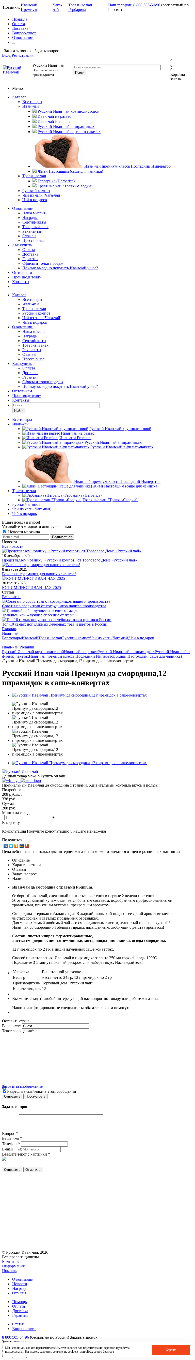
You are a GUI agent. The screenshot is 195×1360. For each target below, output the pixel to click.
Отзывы (29, 236)
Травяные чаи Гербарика (80, 7)
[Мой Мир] (21, 845)
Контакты (20, 281)
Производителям (26, 277)
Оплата (28, 249)
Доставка (30, 254)
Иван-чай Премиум (29, 7)
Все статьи (11, 597)
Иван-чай (30, 106)
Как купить (22, 245)
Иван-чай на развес (81, 651)
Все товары (32, 101)
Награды (30, 217)
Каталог (19, 97)
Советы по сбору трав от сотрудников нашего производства (54, 606)
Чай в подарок (34, 200)
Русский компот (36, 190)
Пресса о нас (33, 240)
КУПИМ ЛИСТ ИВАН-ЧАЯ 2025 (31, 587)
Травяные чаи (34, 176)
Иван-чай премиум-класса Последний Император (72, 656)
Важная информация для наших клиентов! (39, 574)
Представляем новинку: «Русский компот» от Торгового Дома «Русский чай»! (70, 560)
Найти (18, 410)
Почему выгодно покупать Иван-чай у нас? (60, 268)
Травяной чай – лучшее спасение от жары (38, 615)
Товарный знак (35, 227)
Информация (13, 1266)
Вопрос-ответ (24, 1328)
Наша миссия (33, 213)
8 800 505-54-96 (15, 1337)
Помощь (9, 1270)
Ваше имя (11, 1026)
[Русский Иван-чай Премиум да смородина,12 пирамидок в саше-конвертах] (79, 695)
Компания (11, 1261)
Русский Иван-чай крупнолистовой (33, 651)
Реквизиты (31, 231)
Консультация (14, 831)
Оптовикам (22, 272)
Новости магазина (23, 532)
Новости (19, 1284)
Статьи (18, 1324)
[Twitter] (11, 845)
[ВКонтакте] (5, 845)
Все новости (13, 546)
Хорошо (171, 1350)
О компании (23, 208)
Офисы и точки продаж (42, 263)
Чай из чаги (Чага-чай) (41, 195)
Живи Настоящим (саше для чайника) (149, 656)
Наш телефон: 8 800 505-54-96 (134, 5)
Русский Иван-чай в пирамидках (126, 651)
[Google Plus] (27, 845)
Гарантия (30, 259)
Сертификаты (34, 222)
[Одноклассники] (16, 845)
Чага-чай (57, 7)
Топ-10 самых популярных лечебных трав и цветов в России (54, 624)
